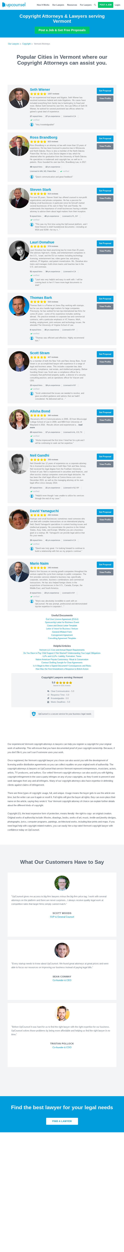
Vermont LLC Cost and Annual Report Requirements (62, 650)
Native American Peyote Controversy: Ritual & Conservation (62, 659)
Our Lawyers (58, 5)
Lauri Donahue (42, 242)
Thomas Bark (41, 298)
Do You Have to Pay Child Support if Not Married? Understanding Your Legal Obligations (62, 653)
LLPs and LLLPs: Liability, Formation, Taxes (62, 656)
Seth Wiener (40, 90)
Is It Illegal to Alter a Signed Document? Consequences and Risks (62, 666)
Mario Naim (39, 563)
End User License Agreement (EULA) (62, 619)
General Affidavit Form (62, 632)
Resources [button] (72, 5)
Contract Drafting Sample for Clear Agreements (62, 662)
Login (117, 5)
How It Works (43, 5)
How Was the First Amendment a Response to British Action (62, 669)
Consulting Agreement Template (62, 638)
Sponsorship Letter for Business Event (62, 622)
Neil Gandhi (39, 455)
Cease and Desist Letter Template (62, 625)
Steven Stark (40, 190)
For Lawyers (85, 5)
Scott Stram (39, 353)
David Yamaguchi (44, 511)
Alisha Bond (40, 411)
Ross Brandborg (43, 137)
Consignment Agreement (62, 635)
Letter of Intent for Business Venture (62, 629)
